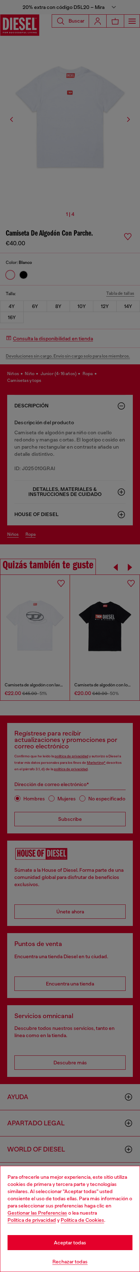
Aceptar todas (70, 1242)
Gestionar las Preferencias (37, 1213)
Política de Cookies (82, 1220)
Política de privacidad (32, 1220)
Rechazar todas (70, 1261)
